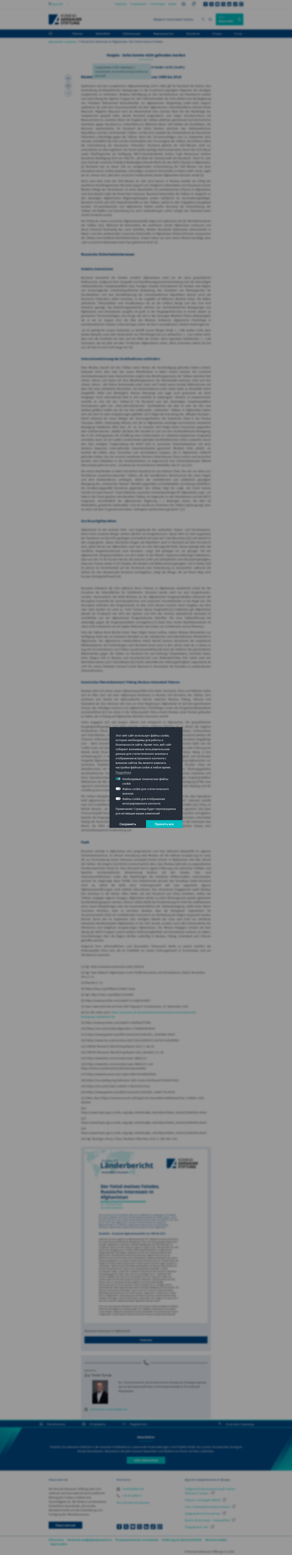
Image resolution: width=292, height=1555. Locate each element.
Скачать (146, 1340)
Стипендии (157, 4)
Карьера (121, 4)
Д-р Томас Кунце (98, 1375)
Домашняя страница (62, 41)
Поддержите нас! (197, 1527)
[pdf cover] (146, 1236)
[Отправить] (68, 85)
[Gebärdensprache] (194, 4)
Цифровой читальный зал (203, 1513)
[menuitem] (54, 34)
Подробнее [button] (123, 772)
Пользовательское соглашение (136, 1540)
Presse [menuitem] (217, 34)
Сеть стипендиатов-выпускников (208, 1507)
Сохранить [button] (127, 824)
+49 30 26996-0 (131, 1496)
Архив (172, 4)
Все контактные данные (133, 1502)
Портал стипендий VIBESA (203, 1500)
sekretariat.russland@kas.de (108, 1409)
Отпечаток (56, 1540)
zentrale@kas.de (132, 1489)
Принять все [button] (164, 824)
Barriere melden (216, 1540)
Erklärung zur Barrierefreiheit (182, 1540)
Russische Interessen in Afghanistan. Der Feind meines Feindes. (122, 41)
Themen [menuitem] (77, 34)
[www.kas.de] (65, 19)
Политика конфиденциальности (89, 1540)
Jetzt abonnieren (145, 1460)
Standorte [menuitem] (193, 34)
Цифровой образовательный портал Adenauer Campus (210, 1491)
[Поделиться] (68, 93)
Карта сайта (58, 1544)
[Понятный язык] (184, 4)
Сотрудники (138, 4)
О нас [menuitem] (238, 34)
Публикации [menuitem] (132, 34)
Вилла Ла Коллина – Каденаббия (207, 1520)
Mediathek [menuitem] (103, 34)
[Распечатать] (68, 78)
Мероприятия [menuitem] (163, 34)
